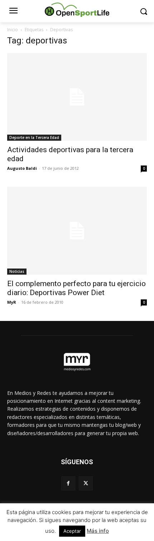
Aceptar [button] (72, 531)
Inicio (12, 30)
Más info (98, 530)
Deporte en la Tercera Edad (34, 137)
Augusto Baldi (22, 168)
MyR (11, 302)
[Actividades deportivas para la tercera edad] (77, 97)
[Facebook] (68, 483)
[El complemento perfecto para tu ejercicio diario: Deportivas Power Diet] (77, 230)
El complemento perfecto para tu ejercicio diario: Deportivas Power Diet (76, 288)
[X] (86, 483)
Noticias (16, 271)
